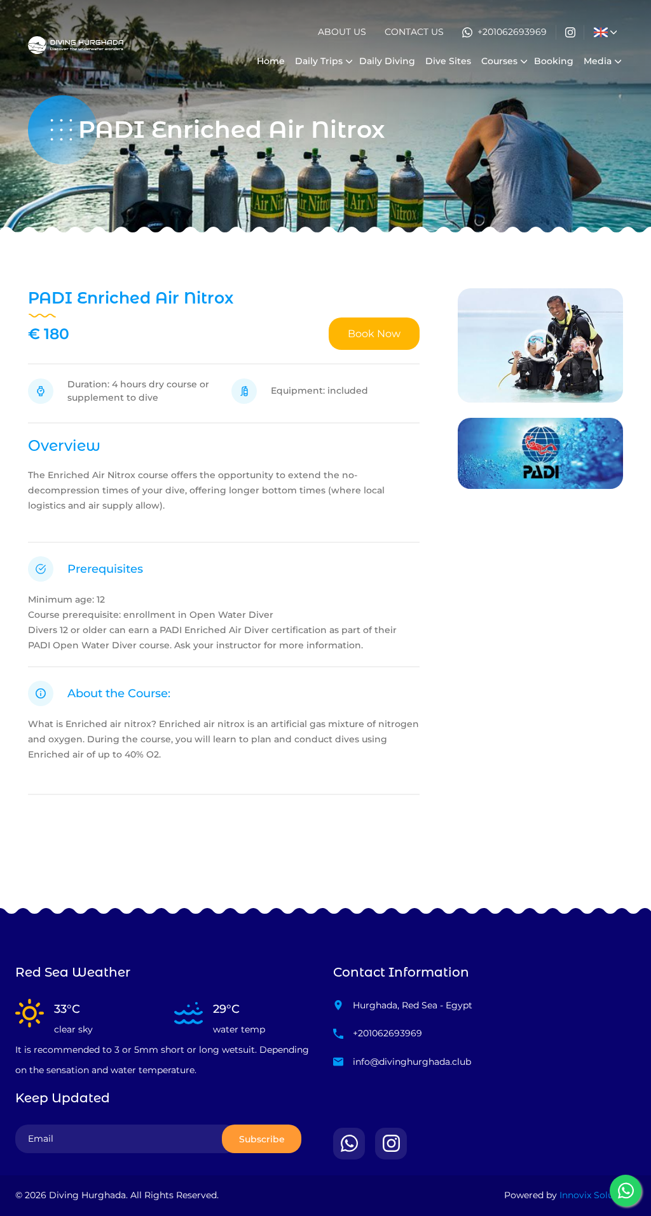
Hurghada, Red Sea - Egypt (412, 1005)
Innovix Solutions (597, 1195)
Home (271, 61)
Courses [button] (499, 61)
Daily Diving (387, 61)
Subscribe (262, 1139)
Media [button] (598, 61)
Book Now (374, 334)
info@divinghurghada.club (412, 1061)
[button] (600, 32)
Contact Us (414, 31)
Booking (553, 61)
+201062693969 (512, 31)
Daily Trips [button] (319, 61)
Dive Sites (448, 61)
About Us (342, 31)
